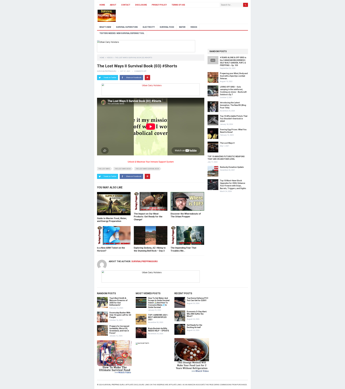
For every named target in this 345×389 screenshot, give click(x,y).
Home (102, 5)
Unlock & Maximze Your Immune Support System (151, 162)
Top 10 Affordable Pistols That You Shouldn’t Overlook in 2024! (233, 118)
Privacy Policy (159, 5)
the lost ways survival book (147, 169)
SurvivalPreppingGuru (106, 71)
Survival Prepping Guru (114, 385)
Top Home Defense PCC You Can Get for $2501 (197, 299)
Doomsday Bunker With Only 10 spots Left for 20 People (120, 315)
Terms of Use (178, 5)
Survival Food (167, 27)
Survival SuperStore (127, 27)
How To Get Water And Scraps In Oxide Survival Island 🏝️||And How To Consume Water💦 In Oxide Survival (159, 302)
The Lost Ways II (227, 143)
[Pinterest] (147, 77)
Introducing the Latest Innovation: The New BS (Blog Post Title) (233, 105)
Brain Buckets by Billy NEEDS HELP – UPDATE (158, 329)
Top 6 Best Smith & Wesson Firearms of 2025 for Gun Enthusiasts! (118, 301)
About (113, 5)
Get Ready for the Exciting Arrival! (194, 326)
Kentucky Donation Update (232, 167)
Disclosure (141, 5)
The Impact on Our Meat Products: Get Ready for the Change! (148, 216)
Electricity (149, 27)
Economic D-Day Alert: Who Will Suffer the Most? (197, 313)
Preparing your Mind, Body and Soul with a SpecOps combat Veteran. (234, 76)
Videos (193, 27)
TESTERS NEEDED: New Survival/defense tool (121, 33)
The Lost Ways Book (123, 169)
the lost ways (104, 169)
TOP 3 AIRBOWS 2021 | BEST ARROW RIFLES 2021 (158, 317)
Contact (125, 5)
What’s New (105, 27)
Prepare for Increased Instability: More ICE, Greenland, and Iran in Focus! (119, 329)
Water (182, 27)
